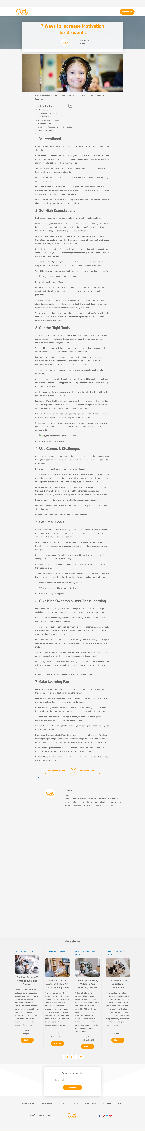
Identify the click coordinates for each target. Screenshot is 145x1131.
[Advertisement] (72, 3)
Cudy (37, 748)
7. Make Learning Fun (46, 131)
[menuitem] (28, 1103)
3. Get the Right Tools (46, 117)
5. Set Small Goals (45, 124)
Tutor (37, 777)
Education (49, 951)
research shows (51, 300)
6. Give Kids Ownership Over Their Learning (55, 127)
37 (81, 1057)
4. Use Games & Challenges (49, 120)
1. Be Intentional (44, 110)
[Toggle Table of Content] (69, 106)
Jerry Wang (48, 441)
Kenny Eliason (49, 282)
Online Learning (27, 951)
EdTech (17, 951)
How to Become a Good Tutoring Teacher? (68, 515)
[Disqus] (72, 845)
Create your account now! (46, 761)
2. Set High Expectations (47, 113)
